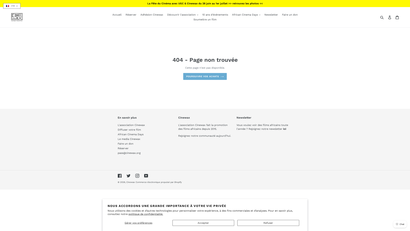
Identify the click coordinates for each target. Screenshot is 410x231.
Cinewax (130, 182)
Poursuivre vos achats (202, 76)
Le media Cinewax (129, 139)
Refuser (268, 222)
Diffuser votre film (129, 129)
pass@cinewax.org (129, 152)
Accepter (203, 222)
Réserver (123, 148)
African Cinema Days (131, 134)
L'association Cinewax (131, 125)
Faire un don (125, 143)
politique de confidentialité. (145, 214)
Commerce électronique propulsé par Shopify (159, 182)
